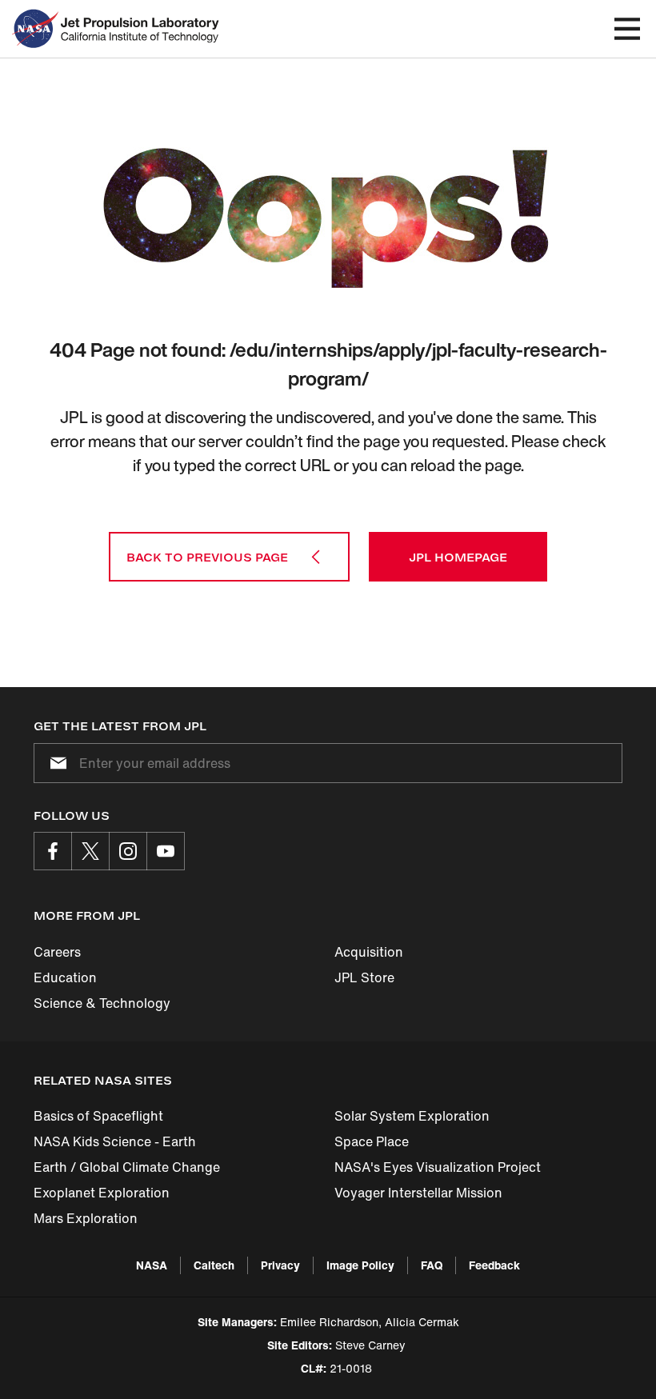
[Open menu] (627, 28)
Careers (57, 951)
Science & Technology (102, 1003)
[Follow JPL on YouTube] (165, 851)
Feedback (494, 1265)
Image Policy (360, 1265)
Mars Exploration (86, 1218)
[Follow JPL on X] (90, 851)
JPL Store (364, 977)
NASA (151, 1265)
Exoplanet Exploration (102, 1192)
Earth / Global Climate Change (127, 1167)
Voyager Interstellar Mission (418, 1192)
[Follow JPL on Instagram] (128, 851)
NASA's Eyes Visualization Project (437, 1167)
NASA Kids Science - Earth (115, 1141)
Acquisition (368, 951)
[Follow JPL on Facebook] (53, 851)
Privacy (280, 1265)
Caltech (214, 1265)
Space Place (371, 1141)
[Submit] (55, 763)
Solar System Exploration (412, 1115)
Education (65, 977)
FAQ (431, 1265)
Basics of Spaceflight (98, 1115)
